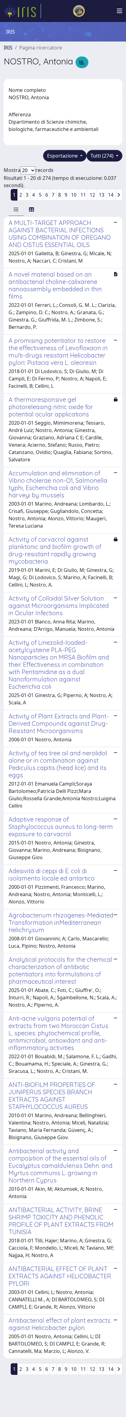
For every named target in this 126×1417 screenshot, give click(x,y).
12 (92, 194)
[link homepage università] (79, 11)
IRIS (8, 47)
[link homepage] (22, 11)
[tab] (16, 209)
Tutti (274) (103, 155)
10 (73, 194)
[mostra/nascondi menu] (119, 11)
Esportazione (63, 155)
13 (101, 194)
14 (110, 194)
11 (83, 194)
